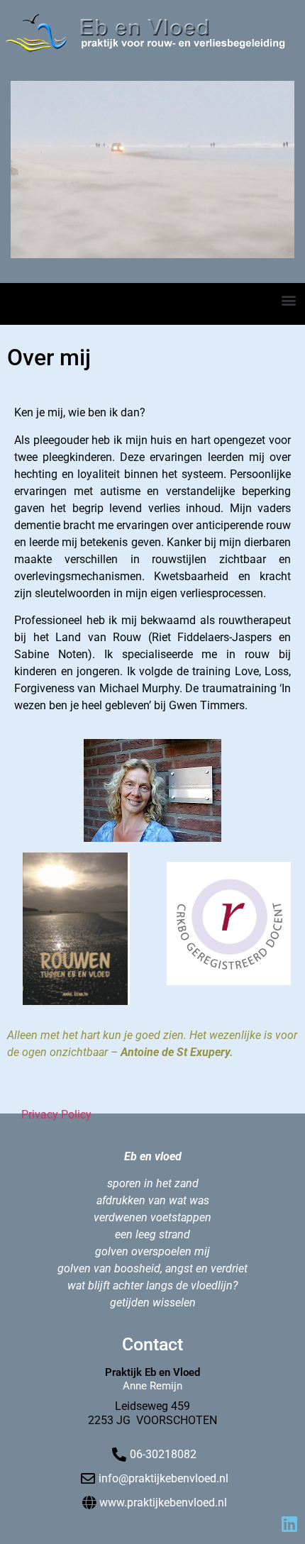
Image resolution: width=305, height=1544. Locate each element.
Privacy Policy (56, 1114)
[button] (288, 299)
